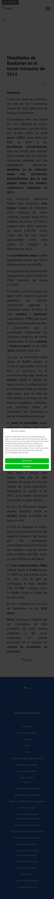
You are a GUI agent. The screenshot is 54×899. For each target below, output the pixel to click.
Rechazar (27, 466)
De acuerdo (27, 461)
